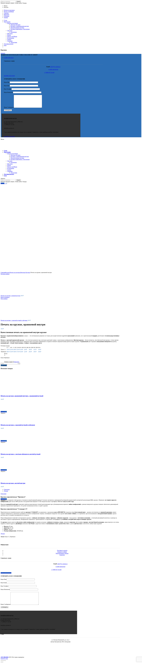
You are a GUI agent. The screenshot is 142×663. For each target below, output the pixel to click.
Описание (7, 489)
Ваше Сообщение (9, 107)
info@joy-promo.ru (55, 66)
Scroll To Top (4, 658)
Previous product (5, 274)
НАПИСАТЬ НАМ (9, 75)
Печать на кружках (15, 272)
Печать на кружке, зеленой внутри (10, 295)
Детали (6, 491)
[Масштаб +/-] (5, 660)
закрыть (3, 53)
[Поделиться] (2, 660)
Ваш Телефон (8, 89)
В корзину (3, 365)
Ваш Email (7, 85)
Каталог (7, 272)
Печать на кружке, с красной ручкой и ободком (14, 320)
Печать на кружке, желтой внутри (13, 483)
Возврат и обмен (62, 552)
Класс (2, 357)
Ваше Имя (7, 82)
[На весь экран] (4, 660)
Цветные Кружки (25, 272)
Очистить (16, 361)
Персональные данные (62, 553)
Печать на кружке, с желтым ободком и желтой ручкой (20, 454)
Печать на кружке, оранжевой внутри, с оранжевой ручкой (22, 396)
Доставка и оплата (62, 550)
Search (18, 1)
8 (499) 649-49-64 (53, 69)
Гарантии (62, 555)
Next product (4, 298)
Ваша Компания (8, 92)
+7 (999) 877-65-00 (49, 72)
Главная (3, 272)
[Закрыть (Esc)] (1, 660)
